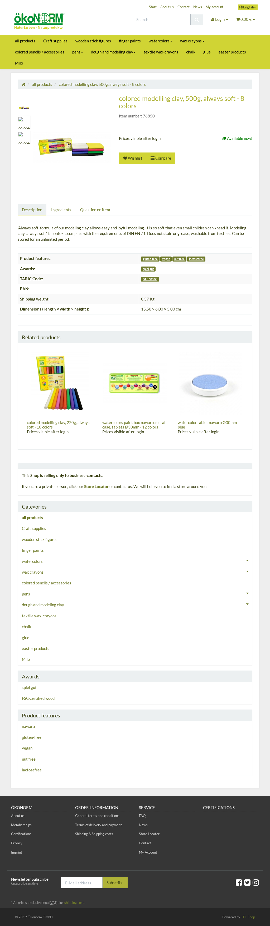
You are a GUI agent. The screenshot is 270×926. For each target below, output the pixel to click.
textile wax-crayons (161, 52)
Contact (183, 7)
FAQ (142, 816)
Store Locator (96, 486)
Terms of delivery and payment (98, 825)
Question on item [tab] (95, 209)
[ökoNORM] (49, 22)
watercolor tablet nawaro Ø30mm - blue (208, 424)
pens (76, 52)
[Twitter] (247, 882)
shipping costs (74, 902)
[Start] (23, 84)
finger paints (130, 40)
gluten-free (150, 258)
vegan (166, 258)
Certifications (21, 834)
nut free (179, 258)
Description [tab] (32, 209)
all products (25, 40)
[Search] (197, 19)
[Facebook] (239, 882)
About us (167, 7)
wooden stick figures (93, 40)
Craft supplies (55, 40)
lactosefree (196, 258)
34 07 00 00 (150, 279)
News (197, 7)
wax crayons (191, 40)
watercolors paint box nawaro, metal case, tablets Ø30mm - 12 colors (133, 424)
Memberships (21, 825)
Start (153, 7)
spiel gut (148, 269)
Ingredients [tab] (61, 209)
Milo (19, 63)
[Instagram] (256, 882)
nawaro (28, 726)
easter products (232, 52)
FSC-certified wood (38, 698)
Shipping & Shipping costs (94, 834)
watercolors (159, 40)
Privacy (16, 843)
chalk (190, 52)
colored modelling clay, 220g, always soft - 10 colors (58, 424)
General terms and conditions (97, 816)
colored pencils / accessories (39, 52)
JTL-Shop (248, 917)
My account (214, 7)
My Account (148, 852)
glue (207, 52)
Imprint (16, 852)
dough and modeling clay (112, 52)
